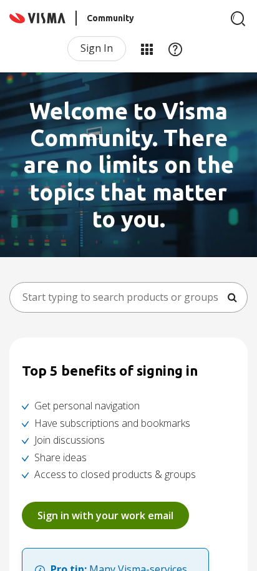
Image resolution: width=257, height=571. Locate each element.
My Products (146, 48)
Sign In (96, 48)
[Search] (238, 18)
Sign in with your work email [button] (105, 515)
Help (175, 48)
